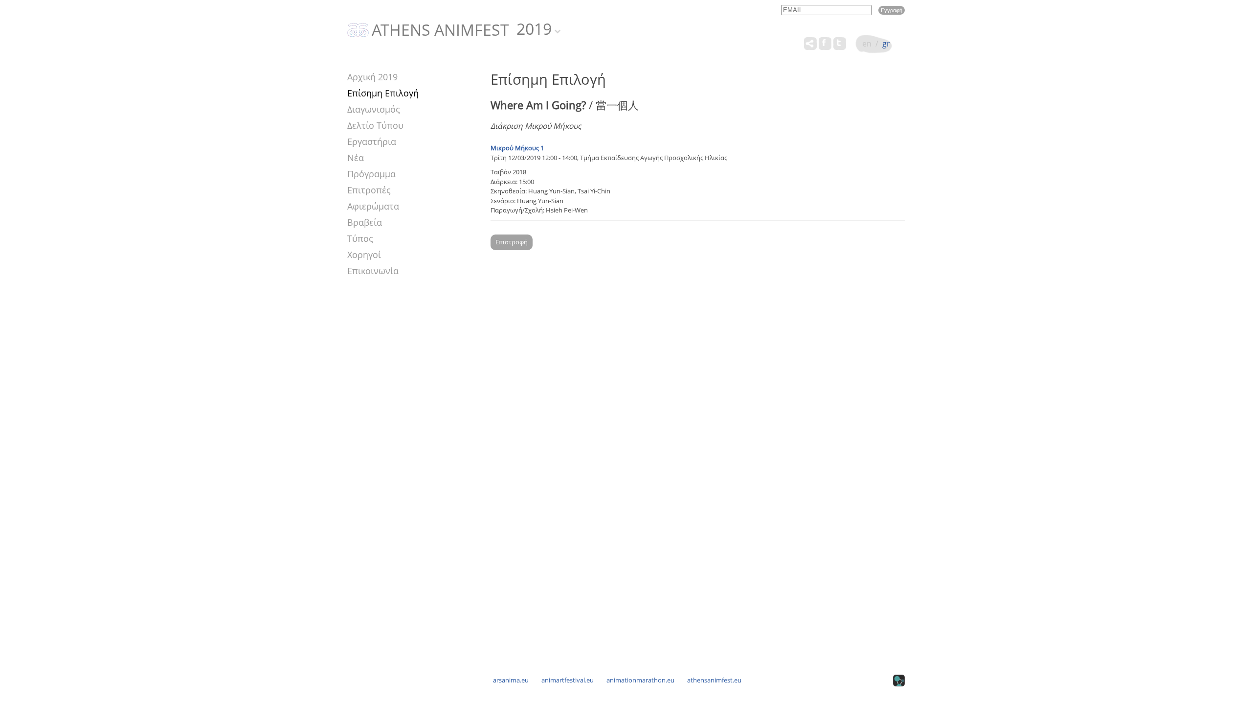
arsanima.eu (511, 680)
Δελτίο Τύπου (375, 125)
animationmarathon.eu (640, 680)
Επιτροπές (369, 190)
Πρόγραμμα (371, 174)
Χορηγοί (364, 254)
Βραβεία (364, 222)
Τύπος (360, 238)
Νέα (355, 158)
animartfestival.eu (567, 680)
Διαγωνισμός (373, 109)
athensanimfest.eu (714, 680)
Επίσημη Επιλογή (383, 93)
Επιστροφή (511, 241)
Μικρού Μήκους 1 (517, 147)
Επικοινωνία (373, 271)
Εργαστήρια (371, 141)
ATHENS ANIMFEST (440, 30)
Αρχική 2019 (372, 77)
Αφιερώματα (373, 206)
